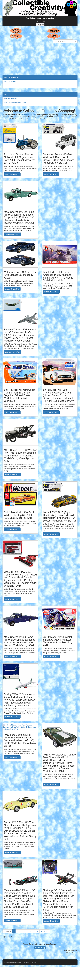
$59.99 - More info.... (12, 289)
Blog (5, 94)
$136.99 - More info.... (12, 599)
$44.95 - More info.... (12, 717)
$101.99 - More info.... (12, 352)
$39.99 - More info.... (51, 412)
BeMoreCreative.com (28, 115)
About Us (35, 962)
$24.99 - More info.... (51, 921)
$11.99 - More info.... (12, 174)
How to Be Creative (10, 98)
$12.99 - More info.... (51, 534)
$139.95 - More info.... (12, 234)
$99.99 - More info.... (51, 785)
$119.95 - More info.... (12, 475)
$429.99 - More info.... (12, 852)
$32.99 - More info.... (51, 657)
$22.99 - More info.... (12, 412)
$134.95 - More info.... (12, 657)
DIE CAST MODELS (10, 82)
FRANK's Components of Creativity (15, 102)
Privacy (26, 962)
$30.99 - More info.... (12, 529)
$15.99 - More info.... (12, 757)
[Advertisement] (40, 59)
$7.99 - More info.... (50, 174)
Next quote (40, 25)
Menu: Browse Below (11, 77)
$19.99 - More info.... (12, 920)
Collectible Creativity (12, 962)
